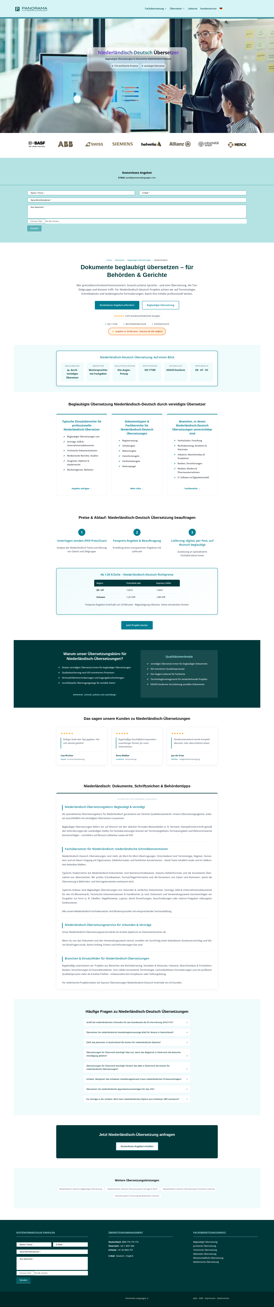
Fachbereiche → (192, 488)
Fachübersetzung (154, 8)
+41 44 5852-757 (125, 1250)
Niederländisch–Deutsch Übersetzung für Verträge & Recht (132, 1189)
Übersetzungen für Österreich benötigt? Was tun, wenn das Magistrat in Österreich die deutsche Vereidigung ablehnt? (133, 1054)
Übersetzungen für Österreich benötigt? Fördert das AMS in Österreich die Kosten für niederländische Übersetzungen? (128, 1067)
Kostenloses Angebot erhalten (137, 1146)
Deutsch (120, 1256)
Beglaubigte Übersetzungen (139, 260)
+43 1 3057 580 (127, 1246)
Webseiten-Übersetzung (204, 1254)
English (129, 1256)
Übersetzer (176, 8)
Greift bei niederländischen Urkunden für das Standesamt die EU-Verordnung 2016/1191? (129, 1022)
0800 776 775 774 (130, 1242)
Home (109, 260)
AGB (201, 1298)
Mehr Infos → (137, 488)
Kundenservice (208, 8)
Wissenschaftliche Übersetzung (208, 1258)
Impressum (210, 1298)
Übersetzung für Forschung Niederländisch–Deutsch (137, 1195)
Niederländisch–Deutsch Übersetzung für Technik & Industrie (189, 1189)
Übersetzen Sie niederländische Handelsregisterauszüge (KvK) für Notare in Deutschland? (129, 1032)
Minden (174, 759)
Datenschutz (223, 1298)
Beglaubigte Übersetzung (160, 305)
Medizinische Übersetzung (206, 1262)
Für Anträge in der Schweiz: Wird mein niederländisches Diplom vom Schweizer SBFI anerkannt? (132, 1099)
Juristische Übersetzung (204, 1246)
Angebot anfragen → (82, 488)
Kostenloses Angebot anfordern (117, 305)
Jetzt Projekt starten (137, 625)
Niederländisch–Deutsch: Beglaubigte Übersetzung (80, 1189)
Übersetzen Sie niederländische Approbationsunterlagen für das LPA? (120, 1089)
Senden (34, 228)
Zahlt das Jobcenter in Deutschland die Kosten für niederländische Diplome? (123, 1042)
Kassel (63, 759)
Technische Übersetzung (205, 1250)
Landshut (120, 759)
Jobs (195, 1298)
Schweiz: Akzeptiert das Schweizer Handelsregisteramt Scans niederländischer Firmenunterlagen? (134, 1079)
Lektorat (192, 8)
